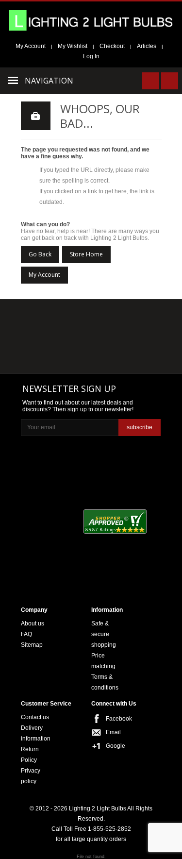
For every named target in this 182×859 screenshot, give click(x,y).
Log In (91, 56)
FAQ (26, 634)
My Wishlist (72, 46)
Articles (146, 46)
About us (32, 623)
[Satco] (137, 338)
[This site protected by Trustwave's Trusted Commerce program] (57, 571)
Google (115, 745)
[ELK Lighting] (134, 317)
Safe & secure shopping (103, 634)
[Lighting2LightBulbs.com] (91, 20)
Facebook (115, 718)
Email (113, 732)
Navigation (49, 80)
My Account (31, 46)
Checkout (112, 46)
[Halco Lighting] (90, 318)
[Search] (150, 80)
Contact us (35, 717)
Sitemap (32, 644)
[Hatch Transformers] (43, 318)
